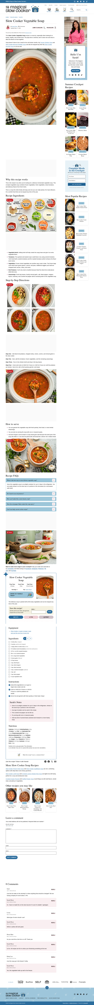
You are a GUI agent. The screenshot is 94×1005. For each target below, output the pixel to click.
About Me (50, 5)
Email (33, 609)
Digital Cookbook (63, 5)
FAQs (46, 5)
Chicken (81, 203)
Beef (11, 803)
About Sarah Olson (11, 998)
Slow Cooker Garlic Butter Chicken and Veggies (81, 262)
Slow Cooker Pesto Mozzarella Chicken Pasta (81, 275)
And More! (72, 11)
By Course (49, 11)
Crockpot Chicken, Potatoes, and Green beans (81, 248)
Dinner (51, 803)
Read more (75, 70)
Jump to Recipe (37, 27)
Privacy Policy (65, 1003)
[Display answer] (53, 480)
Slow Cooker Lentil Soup (12, 774)
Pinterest (41, 568)
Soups (21, 17)
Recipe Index (14, 17)
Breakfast (82, 127)
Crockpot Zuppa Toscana (12, 779)
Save (49, 611)
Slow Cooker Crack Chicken (81, 220)
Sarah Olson (14, 26)
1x (24, 638)
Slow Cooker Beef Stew (50, 806)
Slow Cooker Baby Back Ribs (70, 108)
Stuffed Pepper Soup (28, 779)
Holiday (64, 11)
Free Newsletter (71, 5)
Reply (53, 889)
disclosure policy (28, 32)
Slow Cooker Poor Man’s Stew (11, 806)
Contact (56, 5)
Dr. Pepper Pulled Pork (70, 155)
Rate (16, 617)
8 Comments (22, 26)
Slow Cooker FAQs (54, 998)
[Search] (86, 9)
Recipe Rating (10, 824)
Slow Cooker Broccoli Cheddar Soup (16, 44)
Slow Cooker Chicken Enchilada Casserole (81, 234)
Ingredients (57, 11)
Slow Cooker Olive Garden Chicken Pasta (81, 206)
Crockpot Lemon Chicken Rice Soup (32, 774)
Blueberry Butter (82, 130)
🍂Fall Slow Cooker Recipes (81, 5)
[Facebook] (80, 1)
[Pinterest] (83, 1)
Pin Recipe (50, 27)
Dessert (83, 104)
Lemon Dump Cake (82, 108)
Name (7, 845)
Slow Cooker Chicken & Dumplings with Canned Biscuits (38, 808)
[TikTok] (86, 1)
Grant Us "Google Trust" (16, 594)
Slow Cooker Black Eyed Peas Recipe (24, 807)
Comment (9, 829)
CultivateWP (85, 1003)
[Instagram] (74, 1)
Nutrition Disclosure (73, 1003)
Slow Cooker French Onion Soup (15, 769)
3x (30, 638)
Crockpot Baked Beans (83, 155)
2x (27, 638)
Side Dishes (71, 127)
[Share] (9, 50)
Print (47, 617)
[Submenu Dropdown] (51, 11)
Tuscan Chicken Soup (46, 42)
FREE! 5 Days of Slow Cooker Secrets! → (16, 1)
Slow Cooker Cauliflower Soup (35, 769)
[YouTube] (77, 1)
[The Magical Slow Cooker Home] (22, 8)
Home (7, 17)
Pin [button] (32, 617)
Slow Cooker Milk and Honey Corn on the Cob (70, 132)
